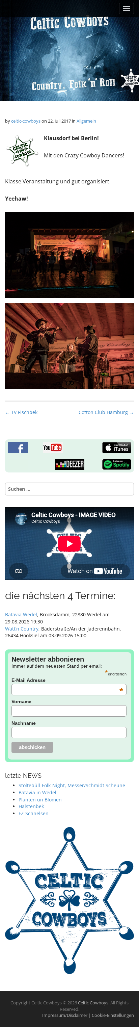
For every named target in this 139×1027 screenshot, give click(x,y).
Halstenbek (31, 806)
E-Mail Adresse (67, 680)
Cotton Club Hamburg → (106, 412)
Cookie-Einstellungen (113, 1015)
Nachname (23, 723)
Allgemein (86, 121)
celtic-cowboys (25, 121)
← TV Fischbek (21, 412)
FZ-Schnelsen (34, 813)
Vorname (21, 701)
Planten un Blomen (40, 799)
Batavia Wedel (21, 614)
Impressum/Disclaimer (65, 1015)
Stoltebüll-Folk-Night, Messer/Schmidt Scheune (72, 785)
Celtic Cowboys (93, 1003)
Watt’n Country (21, 628)
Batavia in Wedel (37, 792)
